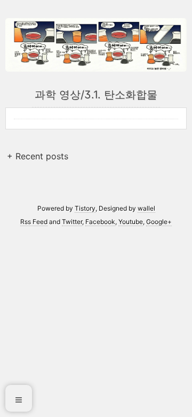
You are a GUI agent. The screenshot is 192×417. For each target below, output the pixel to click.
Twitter (72, 222)
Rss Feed (33, 222)
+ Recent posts (37, 156)
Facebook (100, 222)
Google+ (159, 222)
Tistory (85, 208)
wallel (146, 208)
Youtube (130, 222)
